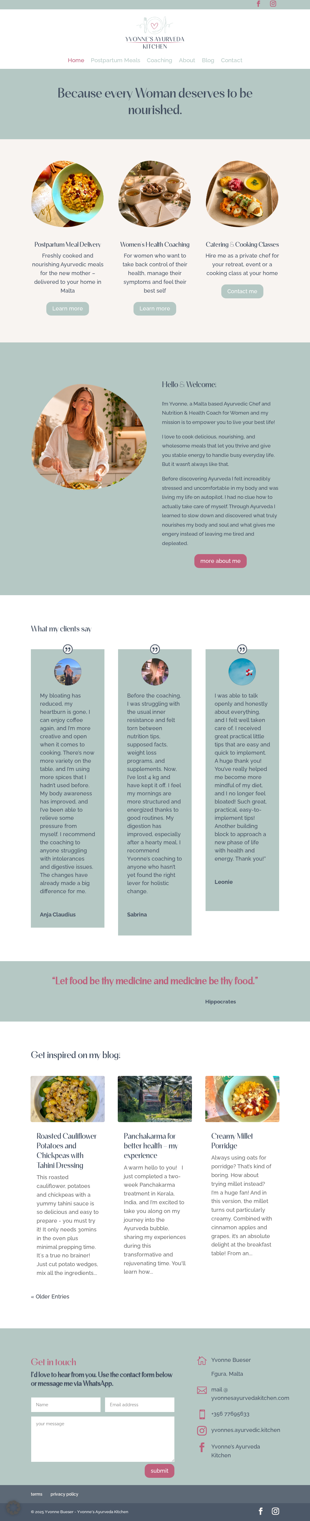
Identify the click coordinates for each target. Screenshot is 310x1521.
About (187, 60)
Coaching (159, 60)
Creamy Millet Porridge (232, 1140)
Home (76, 60)
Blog (208, 60)
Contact (231, 60)
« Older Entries (50, 1296)
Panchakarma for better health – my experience (151, 1145)
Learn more (67, 308)
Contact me (242, 291)
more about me (220, 561)
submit (159, 1471)
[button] (13, 1507)
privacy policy (64, 1494)
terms (36, 1494)
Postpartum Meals (115, 60)
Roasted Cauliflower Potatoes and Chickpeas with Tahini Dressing (67, 1150)
